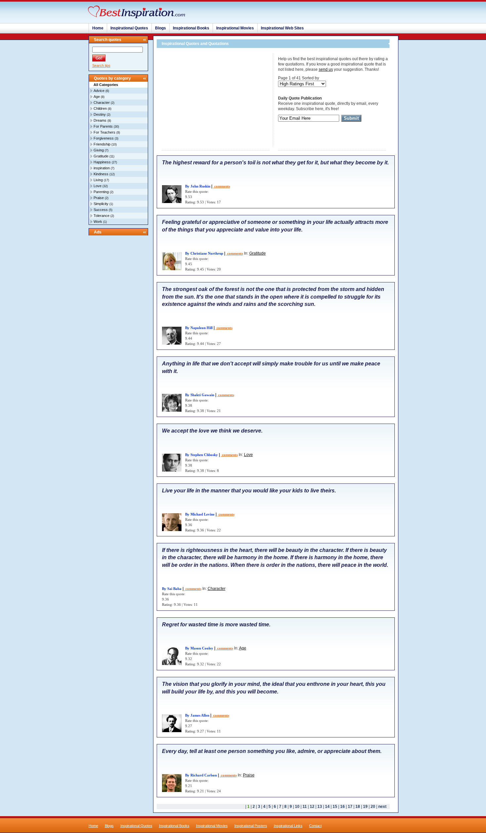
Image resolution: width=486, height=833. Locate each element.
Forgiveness (104, 138)
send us (326, 69)
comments (221, 186)
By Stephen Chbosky (201, 455)
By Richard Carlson (201, 775)
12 (312, 806)
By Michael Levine (200, 514)
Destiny (100, 114)
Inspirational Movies (235, 28)
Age (97, 97)
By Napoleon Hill (199, 328)
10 (297, 806)
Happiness (102, 162)
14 (327, 806)
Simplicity (101, 204)
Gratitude (101, 156)
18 (357, 806)
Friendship (102, 144)
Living (98, 180)
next (382, 806)
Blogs (160, 28)
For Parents (103, 126)
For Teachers (104, 132)
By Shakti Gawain (199, 395)
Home (97, 28)
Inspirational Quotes (129, 28)
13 (319, 806)
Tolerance (101, 216)
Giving (99, 150)
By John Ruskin (197, 186)
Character (102, 102)
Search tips (101, 65)
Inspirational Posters (250, 826)
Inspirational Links (288, 826)
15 (335, 806)
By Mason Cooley (199, 648)
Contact (315, 826)
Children (100, 108)
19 (365, 806)
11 (305, 806)
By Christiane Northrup (204, 253)
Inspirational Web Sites (282, 28)
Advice (99, 91)
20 (373, 806)
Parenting (101, 192)
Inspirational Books (191, 28)
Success (101, 210)
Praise (99, 198)
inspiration (102, 168)
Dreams (100, 120)
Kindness (101, 174)
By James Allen (197, 715)
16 (342, 806)
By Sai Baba (172, 589)
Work (98, 222)
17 (350, 806)
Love (97, 186)
